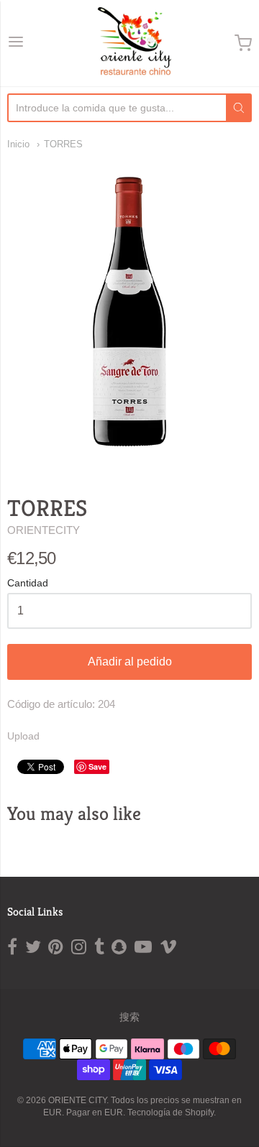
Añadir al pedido (130, 661)
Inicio (18, 144)
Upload (23, 736)
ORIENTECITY (43, 530)
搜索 (129, 1017)
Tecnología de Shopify (170, 1112)
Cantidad (27, 583)
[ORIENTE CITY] (130, 43)
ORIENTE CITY (77, 1100)
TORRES (63, 144)
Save (97, 766)
